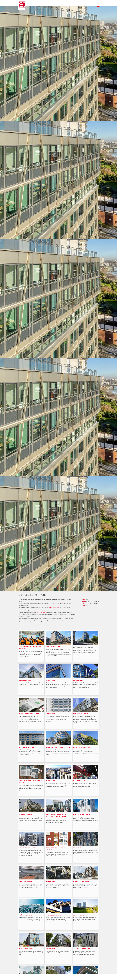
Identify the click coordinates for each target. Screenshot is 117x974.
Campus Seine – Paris (25, 680)
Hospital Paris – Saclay (80, 713)
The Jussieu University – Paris (82, 948)
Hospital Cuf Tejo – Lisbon (81, 814)
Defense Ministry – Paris (80, 915)
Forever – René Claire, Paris (81, 747)
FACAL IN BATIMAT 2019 (79, 781)
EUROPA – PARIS (50, 781)
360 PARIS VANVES (78, 680)
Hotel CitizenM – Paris (26, 948)
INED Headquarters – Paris (27, 848)
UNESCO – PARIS (50, 713)
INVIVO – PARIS (77, 848)
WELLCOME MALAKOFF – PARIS (27, 747)
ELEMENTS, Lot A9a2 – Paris (81, 881)
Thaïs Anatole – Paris (25, 915)
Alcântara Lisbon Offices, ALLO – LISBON (58, 747)
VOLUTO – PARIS (50, 948)
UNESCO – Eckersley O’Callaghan (29, 713)
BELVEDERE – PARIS (51, 881)
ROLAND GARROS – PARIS (25, 881)
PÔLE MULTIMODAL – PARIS (53, 915)
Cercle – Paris (50, 680)
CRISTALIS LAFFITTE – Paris (54, 646)
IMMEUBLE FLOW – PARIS (25, 814)
